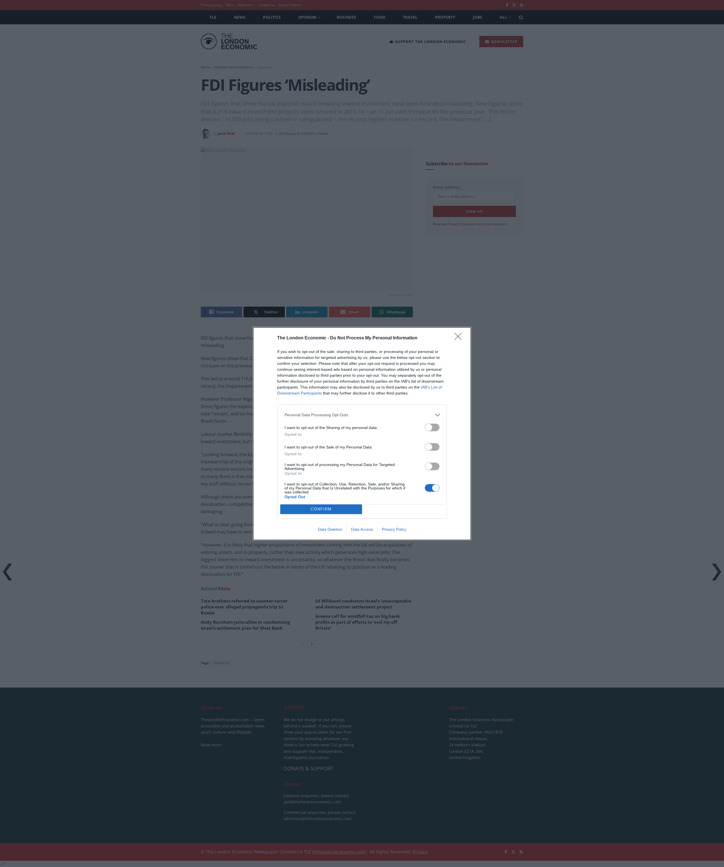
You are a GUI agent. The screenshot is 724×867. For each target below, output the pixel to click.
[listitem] (362, 415)
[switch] (432, 427)
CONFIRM (321, 509)
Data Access (362, 529)
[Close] (459, 338)
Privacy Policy (394, 529)
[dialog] (362, 433)
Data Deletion (330, 529)
